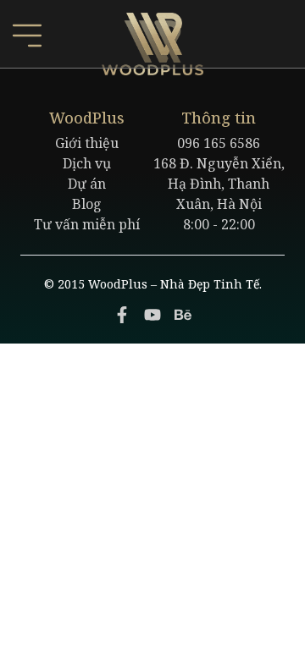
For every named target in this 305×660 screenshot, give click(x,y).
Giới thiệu (87, 143)
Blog (87, 204)
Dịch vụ (87, 163)
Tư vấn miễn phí (87, 224)
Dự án (87, 183)
